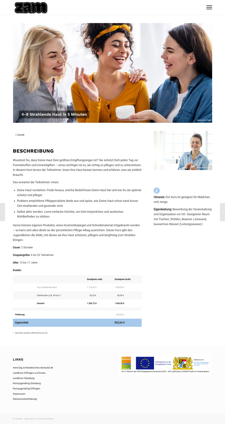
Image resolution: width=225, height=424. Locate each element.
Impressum (19, 393)
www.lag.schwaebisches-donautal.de (33, 367)
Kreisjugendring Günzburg (27, 383)
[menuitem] (208, 7)
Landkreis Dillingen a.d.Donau (29, 372)
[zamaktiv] (31, 7)
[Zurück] (161, 151)
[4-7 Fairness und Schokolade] (2, 212)
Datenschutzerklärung (25, 398)
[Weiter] (205, 151)
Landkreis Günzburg (23, 378)
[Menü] (208, 7)
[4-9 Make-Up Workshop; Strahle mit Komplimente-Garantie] (222, 212)
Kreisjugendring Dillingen (26, 388)
